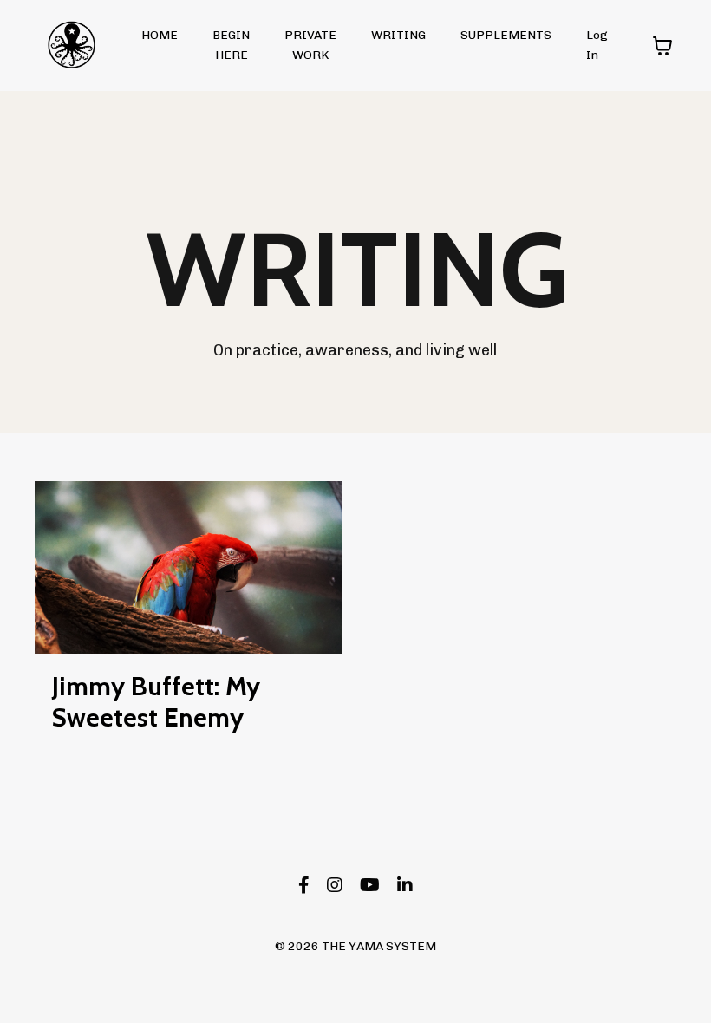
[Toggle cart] (662, 46)
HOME (159, 35)
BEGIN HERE (231, 45)
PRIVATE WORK (310, 45)
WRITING (398, 35)
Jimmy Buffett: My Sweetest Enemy (156, 702)
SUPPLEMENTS (505, 35)
